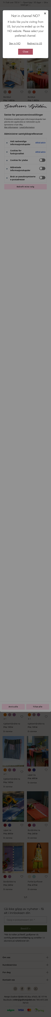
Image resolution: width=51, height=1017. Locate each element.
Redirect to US (34, 43)
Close (25, 51)
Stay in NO (14, 43)
